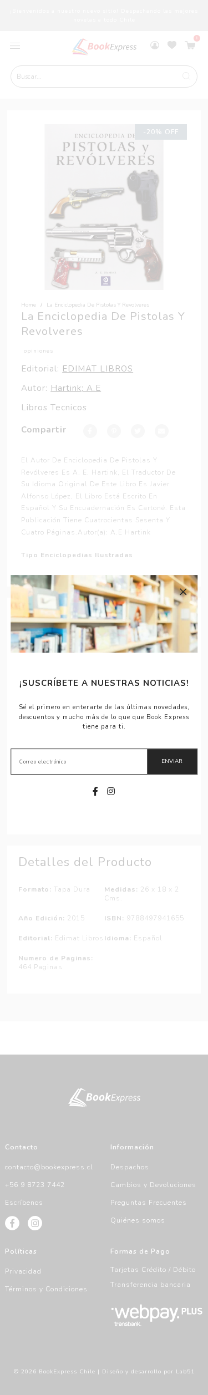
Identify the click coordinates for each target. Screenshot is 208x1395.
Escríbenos (24, 1202)
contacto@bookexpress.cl (49, 1167)
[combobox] (104, 76)
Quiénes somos (137, 1220)
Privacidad (23, 1271)
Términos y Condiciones (46, 1289)
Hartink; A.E (75, 388)
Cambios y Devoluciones (153, 1184)
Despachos (129, 1167)
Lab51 (185, 1372)
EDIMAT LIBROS (97, 368)
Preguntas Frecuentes (148, 1202)
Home (28, 305)
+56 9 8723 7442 (35, 1184)
